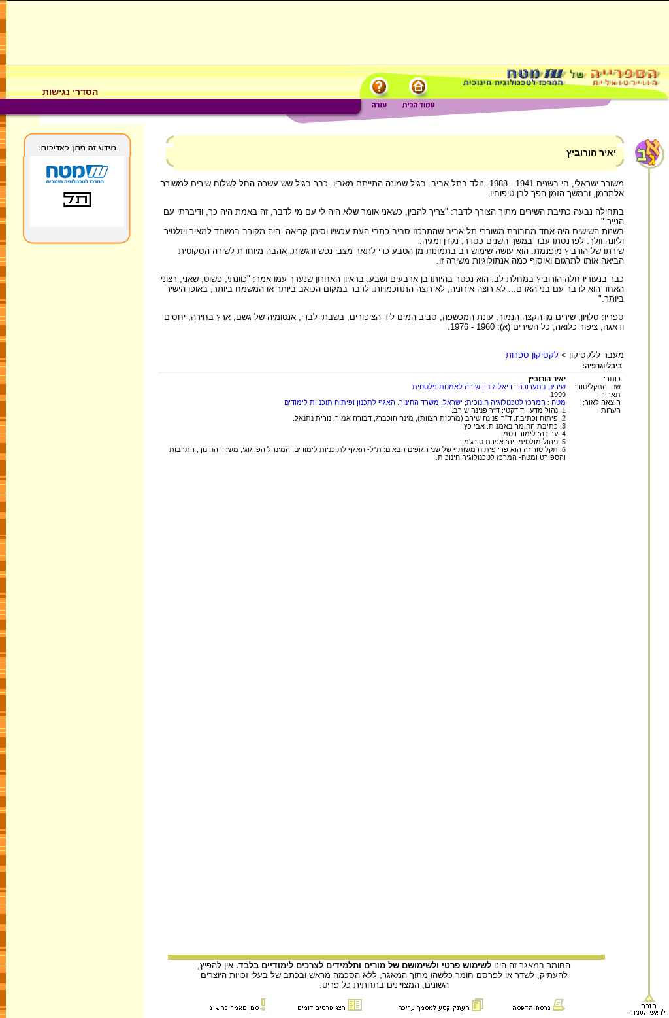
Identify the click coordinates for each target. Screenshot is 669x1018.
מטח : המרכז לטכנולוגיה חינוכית (516, 402)
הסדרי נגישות (70, 91)
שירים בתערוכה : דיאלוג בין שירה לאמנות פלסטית (489, 387)
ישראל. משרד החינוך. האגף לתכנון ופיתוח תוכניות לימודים (373, 402)
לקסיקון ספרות (532, 355)
